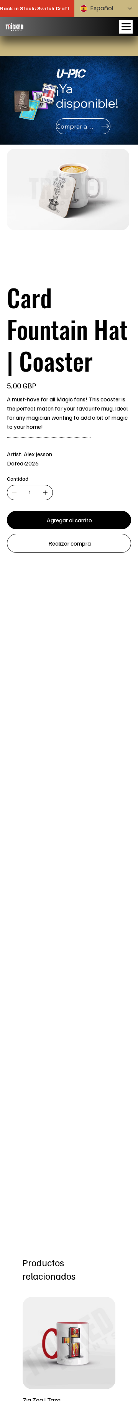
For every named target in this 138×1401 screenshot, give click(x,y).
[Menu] (126, 27)
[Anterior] (11, 1342)
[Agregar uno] (45, 492)
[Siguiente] (126, 1342)
